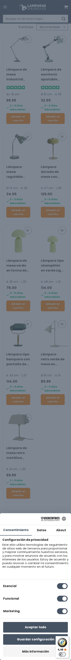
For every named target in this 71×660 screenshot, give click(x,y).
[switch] (62, 654)
